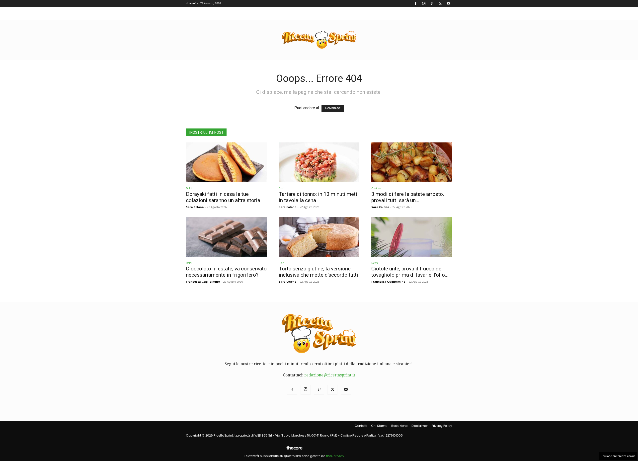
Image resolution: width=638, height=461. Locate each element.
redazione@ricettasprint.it (329, 375)
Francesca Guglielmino (203, 281)
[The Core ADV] (294, 450)
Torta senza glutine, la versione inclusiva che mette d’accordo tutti (318, 272)
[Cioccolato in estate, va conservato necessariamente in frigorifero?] (226, 237)
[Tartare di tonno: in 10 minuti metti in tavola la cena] (319, 162)
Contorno (376, 188)
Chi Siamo (379, 426)
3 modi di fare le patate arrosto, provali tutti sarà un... (407, 197)
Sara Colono (195, 207)
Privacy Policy (442, 426)
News (374, 263)
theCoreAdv (335, 456)
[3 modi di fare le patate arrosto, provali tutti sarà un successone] (411, 162)
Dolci (189, 188)
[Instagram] (423, 3)
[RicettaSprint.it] (319, 40)
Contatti (361, 426)
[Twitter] (440, 3)
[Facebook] (415, 3)
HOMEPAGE (332, 108)
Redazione (399, 426)
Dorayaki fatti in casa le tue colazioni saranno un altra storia (223, 197)
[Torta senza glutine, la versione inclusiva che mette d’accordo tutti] (319, 237)
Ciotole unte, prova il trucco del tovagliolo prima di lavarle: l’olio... (410, 272)
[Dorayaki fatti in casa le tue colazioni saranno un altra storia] (226, 162)
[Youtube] (448, 3)
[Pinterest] (432, 3)
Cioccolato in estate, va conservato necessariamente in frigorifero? (226, 272)
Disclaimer (419, 426)
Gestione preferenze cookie (618, 456)
